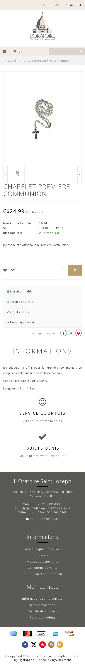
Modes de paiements (42, 561)
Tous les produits (43, 617)
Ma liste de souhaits (43, 611)
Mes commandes (42, 605)
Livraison (42, 555)
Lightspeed (26, 660)
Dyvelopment (61, 660)
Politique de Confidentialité (42, 574)
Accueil (10, 61)
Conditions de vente (42, 568)
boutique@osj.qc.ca (45, 519)
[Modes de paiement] (13, 633)
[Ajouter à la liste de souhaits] (5, 270)
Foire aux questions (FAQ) (43, 549)
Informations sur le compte (42, 599)
